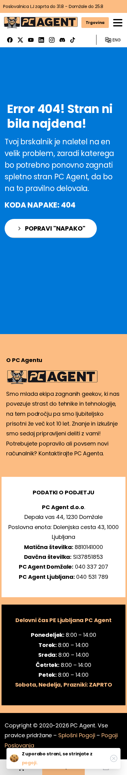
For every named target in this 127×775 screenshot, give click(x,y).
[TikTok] (73, 40)
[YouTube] (31, 40)
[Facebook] (10, 40)
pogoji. (30, 763)
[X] (20, 40)
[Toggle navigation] (118, 23)
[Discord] (62, 40)
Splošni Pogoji (76, 735)
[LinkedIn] (41, 40)
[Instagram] (52, 40)
